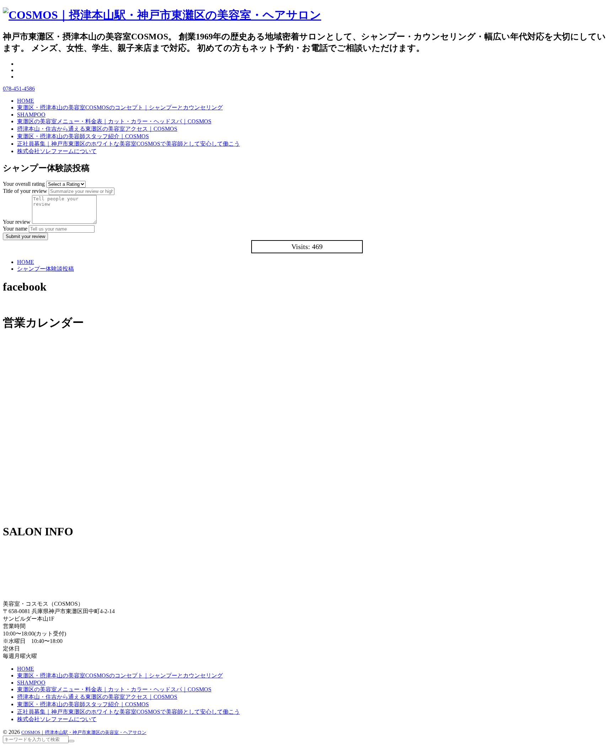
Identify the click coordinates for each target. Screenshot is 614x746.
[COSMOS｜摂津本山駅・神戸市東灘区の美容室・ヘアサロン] (162, 15)
